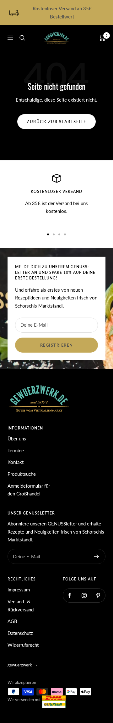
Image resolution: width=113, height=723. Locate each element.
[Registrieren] (96, 556)
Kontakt (16, 462)
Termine (16, 450)
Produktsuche (22, 474)
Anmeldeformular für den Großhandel (29, 490)
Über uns (17, 438)
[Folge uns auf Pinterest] (98, 595)
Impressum (19, 589)
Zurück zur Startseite (56, 121)
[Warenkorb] (102, 38)
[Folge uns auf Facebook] (70, 595)
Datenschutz (20, 633)
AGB (12, 621)
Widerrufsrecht (23, 645)
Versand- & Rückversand (21, 605)
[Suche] (22, 38)
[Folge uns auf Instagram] (84, 595)
